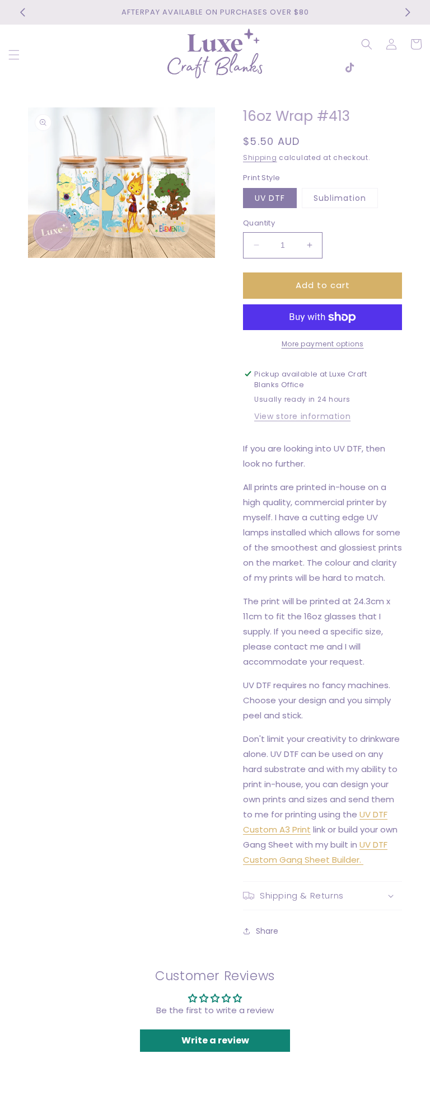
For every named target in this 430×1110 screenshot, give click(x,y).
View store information (302, 416)
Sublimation (340, 198)
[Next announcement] (407, 12)
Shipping (260, 157)
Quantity (259, 223)
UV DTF (270, 198)
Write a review (215, 1040)
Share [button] (267, 931)
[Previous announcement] (22, 12)
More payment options (323, 344)
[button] (14, 55)
